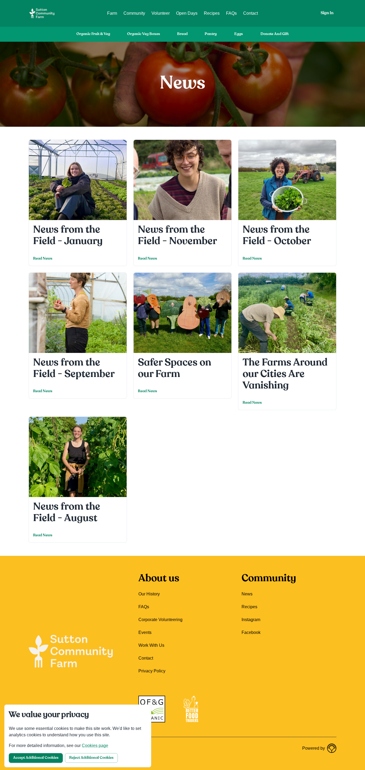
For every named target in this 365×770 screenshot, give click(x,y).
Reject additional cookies (91, 758)
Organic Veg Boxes (143, 34)
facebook (251, 632)
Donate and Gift (275, 34)
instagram (251, 619)
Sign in (327, 13)
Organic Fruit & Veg (93, 34)
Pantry (211, 34)
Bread (182, 34)
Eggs (238, 34)
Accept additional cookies (36, 758)
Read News (42, 259)
